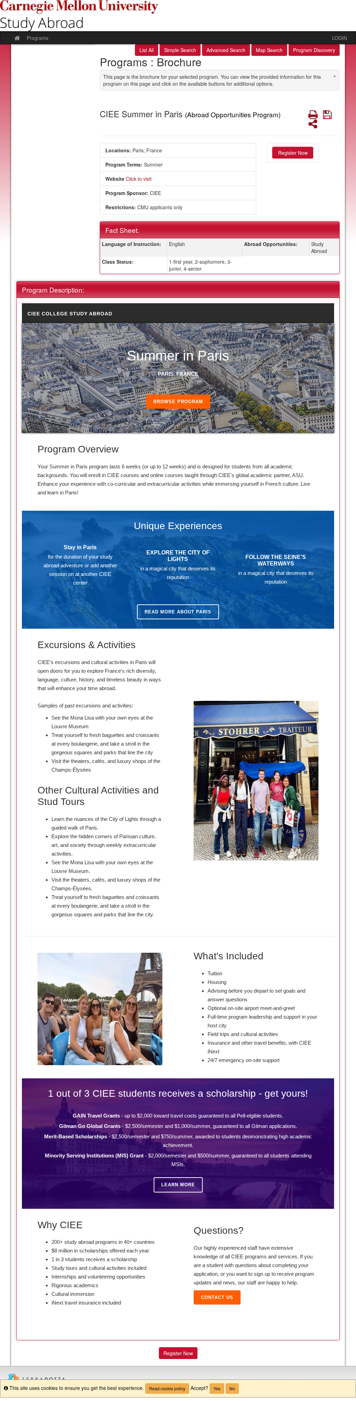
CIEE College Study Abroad (69, 313)
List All (146, 49)
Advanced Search (226, 49)
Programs (37, 37)
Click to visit (139, 178)
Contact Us (217, 1297)
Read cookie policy (167, 1388)
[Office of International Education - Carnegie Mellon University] (178, 15)
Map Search (269, 49)
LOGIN (339, 37)
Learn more (178, 1184)
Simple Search (180, 49)
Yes (216, 1388)
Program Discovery (314, 49)
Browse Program (178, 401)
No (232, 1388)
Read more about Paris (178, 611)
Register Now (293, 152)
